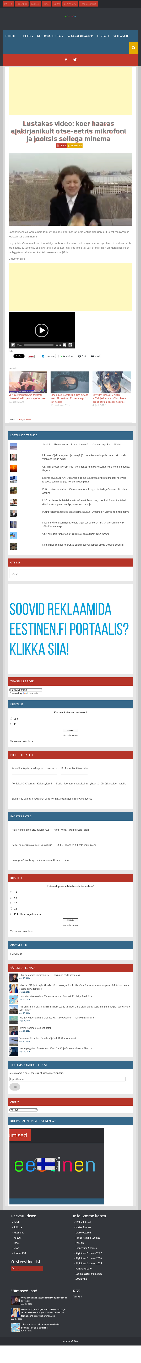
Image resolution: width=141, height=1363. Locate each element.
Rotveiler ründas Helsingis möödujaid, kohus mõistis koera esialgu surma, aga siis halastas (109, 398)
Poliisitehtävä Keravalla (74, 768)
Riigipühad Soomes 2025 (88, 1263)
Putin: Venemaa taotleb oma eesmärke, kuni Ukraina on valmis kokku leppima (85, 512)
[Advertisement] (70, 91)
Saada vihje (121, 36)
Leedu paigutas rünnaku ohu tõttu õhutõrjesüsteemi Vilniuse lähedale (55, 1048)
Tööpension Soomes (86, 1248)
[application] (42, 330)
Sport (16, 1248)
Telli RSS (77, 1297)
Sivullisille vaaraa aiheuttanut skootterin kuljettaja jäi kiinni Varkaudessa (52, 798)
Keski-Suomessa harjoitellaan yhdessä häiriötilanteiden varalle (91, 783)
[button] (41, 330)
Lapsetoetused (83, 1233)
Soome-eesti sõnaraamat (88, 1274)
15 (15, 903)
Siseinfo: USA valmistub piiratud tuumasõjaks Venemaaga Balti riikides (81, 444)
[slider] (38, 345)
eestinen (76, 146)
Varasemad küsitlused (22, 741)
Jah (16, 719)
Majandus (19, 1233)
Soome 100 (20, 1253)
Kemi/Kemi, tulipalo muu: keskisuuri (32, 845)
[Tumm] (64, 345)
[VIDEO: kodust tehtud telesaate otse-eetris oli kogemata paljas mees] (28, 382)
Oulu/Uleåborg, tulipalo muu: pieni (76, 845)
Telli (15, 1087)
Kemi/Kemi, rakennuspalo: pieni (71, 830)
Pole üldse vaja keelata (27, 914)
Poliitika (18, 1227)
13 (15, 892)
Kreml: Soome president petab (35, 1028)
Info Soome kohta (48, 36)
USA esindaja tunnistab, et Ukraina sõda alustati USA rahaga (75, 534)
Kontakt (103, 36)
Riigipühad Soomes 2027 (88, 1253)
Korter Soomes (83, 1227)
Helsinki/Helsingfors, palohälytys (30, 830)
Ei (15, 724)
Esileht (10, 36)
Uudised (25, 36)
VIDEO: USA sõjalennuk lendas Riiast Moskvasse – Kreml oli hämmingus (57, 1018)
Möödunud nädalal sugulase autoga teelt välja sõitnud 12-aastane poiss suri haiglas (69, 398)
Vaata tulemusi (70, 735)
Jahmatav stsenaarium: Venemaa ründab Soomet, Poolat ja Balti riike (55, 996)
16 (15, 908)
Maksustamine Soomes (87, 1238)
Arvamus (17, 954)
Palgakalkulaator (80, 36)
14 (15, 898)
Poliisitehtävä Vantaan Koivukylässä (32, 783)
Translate (33, 693)
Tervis (16, 1243)
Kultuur (18, 420)
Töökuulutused (83, 1222)
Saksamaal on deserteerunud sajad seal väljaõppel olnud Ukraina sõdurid (82, 545)
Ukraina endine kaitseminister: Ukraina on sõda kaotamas (49, 975)
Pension (79, 1243)
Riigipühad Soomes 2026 (88, 1258)
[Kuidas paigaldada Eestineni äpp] (56, 1166)
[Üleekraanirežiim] (70, 345)
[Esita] (13, 345)
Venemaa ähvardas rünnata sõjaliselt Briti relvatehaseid (48, 1038)
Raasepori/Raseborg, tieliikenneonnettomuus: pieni (40, 860)
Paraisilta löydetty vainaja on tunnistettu (34, 768)
